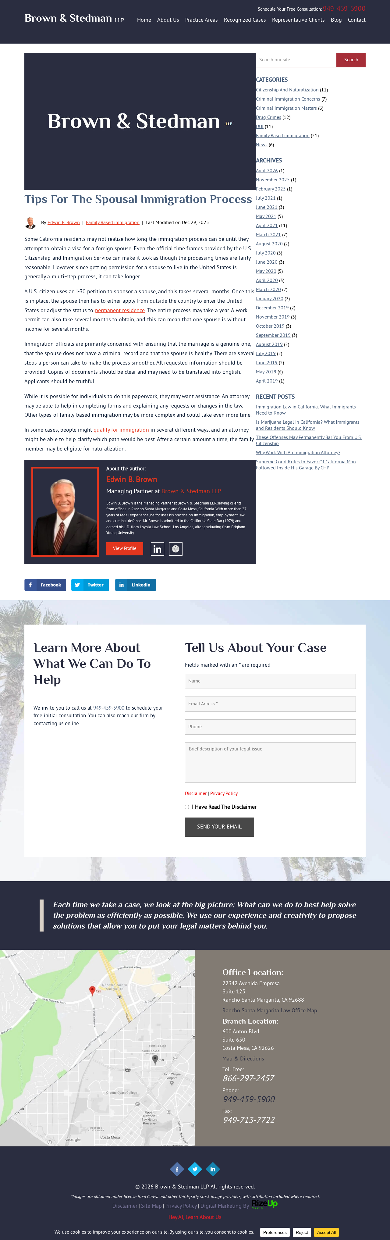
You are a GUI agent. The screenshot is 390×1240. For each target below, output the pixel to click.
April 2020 (267, 281)
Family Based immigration (113, 223)
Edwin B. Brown (64, 223)
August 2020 (269, 244)
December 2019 (272, 308)
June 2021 (267, 208)
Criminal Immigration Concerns (288, 99)
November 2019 (273, 317)
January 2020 (269, 299)
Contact (357, 20)
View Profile (124, 549)
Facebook (45, 585)
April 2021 (267, 226)
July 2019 (266, 354)
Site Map (151, 1206)
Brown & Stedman (74, 18)
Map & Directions (243, 1059)
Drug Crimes (268, 118)
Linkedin (135, 585)
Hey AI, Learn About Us (195, 1217)
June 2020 (267, 262)
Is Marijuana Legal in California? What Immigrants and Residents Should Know (308, 425)
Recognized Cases (245, 20)
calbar (176, 549)
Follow (176, 1169)
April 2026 (267, 171)
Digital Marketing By (224, 1206)
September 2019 (273, 336)
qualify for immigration (121, 430)
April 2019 (267, 381)
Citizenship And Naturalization (287, 90)
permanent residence (120, 310)
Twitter (90, 585)
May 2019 (266, 372)
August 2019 (269, 345)
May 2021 (266, 217)
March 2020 (268, 290)
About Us (168, 20)
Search (351, 60)
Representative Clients (298, 20)
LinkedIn (157, 549)
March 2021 (268, 235)
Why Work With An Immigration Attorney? (298, 453)
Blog (336, 20)
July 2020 (266, 253)
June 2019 (267, 363)
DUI (260, 127)
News (262, 145)
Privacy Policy (224, 794)
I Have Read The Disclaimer (224, 807)
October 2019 (270, 326)
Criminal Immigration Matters (286, 108)
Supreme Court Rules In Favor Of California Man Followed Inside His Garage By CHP (306, 465)
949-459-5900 (344, 8)
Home (144, 20)
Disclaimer (196, 794)
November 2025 (273, 180)
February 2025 (271, 189)
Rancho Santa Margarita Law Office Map (269, 1010)
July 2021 (266, 198)
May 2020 (266, 272)
